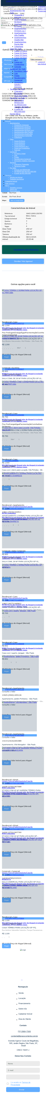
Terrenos (13, 89)
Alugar (6, 946)
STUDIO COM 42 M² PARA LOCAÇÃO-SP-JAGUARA (20, 836)
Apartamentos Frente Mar (20, 43)
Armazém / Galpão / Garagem (18, 84)
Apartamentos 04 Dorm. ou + (20, 29)
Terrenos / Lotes (21, 96)
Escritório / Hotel (21, 71)
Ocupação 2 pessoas (19, 16)
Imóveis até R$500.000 (19, 101)
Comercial (14, 69)
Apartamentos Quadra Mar (20, 38)
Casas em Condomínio (19, 63)
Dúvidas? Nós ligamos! (23, 261)
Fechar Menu (15, 114)
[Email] (23, 983)
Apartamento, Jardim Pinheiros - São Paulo (19, 699)
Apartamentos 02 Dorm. (20, 20)
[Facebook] (23, 979)
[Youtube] (23, 981)
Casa (12, 49)
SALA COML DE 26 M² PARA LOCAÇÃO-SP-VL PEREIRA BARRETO (22, 378)
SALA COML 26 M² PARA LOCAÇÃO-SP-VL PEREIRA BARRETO (20, 561)
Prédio (17, 75)
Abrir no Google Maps (17, 200)
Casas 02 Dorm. (20, 53)
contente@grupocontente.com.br (24, 1036)
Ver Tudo (18, 49)
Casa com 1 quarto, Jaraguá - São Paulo (18, 653)
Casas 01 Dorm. (20, 51)
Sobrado (17, 67)
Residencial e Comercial (19, 79)
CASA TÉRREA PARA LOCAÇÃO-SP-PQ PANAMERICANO (19, 927)
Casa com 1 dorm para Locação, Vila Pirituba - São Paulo (22, 470)
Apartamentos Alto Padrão (20, 34)
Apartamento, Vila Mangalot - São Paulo (19, 744)
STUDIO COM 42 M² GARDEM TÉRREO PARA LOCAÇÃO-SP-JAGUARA (21, 790)
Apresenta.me (7, 1098)
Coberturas (18, 46)
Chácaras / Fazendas (18, 92)
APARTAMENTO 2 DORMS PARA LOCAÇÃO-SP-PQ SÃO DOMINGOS (22, 516)
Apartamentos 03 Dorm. (20, 25)
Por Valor (13, 98)
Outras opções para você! (23, 284)
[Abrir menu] (1, 118)
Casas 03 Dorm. (20, 55)
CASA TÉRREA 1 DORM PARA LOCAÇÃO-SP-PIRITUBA (21, 607)
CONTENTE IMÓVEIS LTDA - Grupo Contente (24, 1)
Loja (16, 73)
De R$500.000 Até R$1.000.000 (21, 106)
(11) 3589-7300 (24, 1031)
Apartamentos (16, 10)
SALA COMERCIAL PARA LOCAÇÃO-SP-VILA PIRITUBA (21, 882)
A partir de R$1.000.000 (19, 110)
